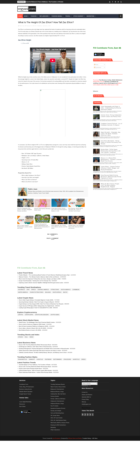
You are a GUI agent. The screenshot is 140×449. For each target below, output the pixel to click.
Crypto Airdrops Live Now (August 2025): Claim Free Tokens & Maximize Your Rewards (41, 304)
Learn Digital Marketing (25, 401)
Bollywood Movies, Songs (57, 391)
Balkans (48, 292)
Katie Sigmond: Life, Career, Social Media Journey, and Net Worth (59, 227)
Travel (67, 16)
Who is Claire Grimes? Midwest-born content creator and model (24, 227)
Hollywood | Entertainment (57, 401)
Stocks (20, 337)
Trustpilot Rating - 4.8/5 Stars (89, 438)
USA (49, 25)
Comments (98, 67)
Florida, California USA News (58, 398)
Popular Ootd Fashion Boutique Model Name (42, 209)
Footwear (48, 359)
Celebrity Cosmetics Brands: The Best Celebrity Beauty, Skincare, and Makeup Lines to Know (43, 352)
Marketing (90, 16)
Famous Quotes (55, 396)
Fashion (33, 16)
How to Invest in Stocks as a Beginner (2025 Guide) (32, 324)
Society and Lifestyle (56, 410)
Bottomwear (57, 359)
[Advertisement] (82, 8)
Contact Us (84, 392)
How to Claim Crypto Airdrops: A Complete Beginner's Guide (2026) (36, 300)
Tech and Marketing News (57, 413)
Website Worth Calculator (25, 391)
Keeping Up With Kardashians (58, 425)
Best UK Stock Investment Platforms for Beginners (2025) (33, 326)
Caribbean (76, 289)
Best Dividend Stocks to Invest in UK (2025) (30, 330)
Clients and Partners (87, 394)
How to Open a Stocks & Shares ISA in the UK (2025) (32, 328)
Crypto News (55, 314)
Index (31, 337)
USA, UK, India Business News (58, 420)
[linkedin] (121, 2)
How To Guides (54, 406)
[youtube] (109, 2)
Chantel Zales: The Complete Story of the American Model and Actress (76, 227)
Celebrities (39, 25)
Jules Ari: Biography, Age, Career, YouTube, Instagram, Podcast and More (24, 210)
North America (23, 292)
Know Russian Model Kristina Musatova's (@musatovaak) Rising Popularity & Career (111, 177)
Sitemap (84, 401)
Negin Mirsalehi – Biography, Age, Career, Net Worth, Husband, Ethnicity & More (111, 134)
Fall (26, 337)
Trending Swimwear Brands (58, 384)
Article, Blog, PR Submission (26, 386)
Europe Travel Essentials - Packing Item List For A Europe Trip (35, 280)
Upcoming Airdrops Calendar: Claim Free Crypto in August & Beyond (36, 302)
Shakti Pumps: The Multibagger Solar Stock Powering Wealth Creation (37, 322)
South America (66, 289)
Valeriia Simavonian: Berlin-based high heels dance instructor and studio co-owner (40, 350)
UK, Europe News (55, 415)
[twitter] (118, 2)
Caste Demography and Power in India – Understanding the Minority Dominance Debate (111, 108)
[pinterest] (115, 2)
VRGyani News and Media (75, 438)
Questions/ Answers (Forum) (58, 408)
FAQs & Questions (55, 429)
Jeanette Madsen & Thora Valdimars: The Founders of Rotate (44, 2)
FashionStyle (22, 359)
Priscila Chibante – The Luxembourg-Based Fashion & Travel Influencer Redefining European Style (44, 275)
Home (20, 16)
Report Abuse (86, 408)
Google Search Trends (25, 394)
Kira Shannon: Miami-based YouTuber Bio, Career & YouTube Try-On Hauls (75, 210)
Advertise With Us (86, 397)
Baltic (65, 292)
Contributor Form (23, 384)
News (26, 16)
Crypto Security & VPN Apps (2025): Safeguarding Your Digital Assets (36, 305)
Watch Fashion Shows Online (58, 386)
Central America (43, 289)
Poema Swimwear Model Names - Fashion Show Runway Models (35, 372)
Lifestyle (40, 359)
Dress (84, 359)
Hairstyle (76, 359)
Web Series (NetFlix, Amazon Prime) (60, 422)
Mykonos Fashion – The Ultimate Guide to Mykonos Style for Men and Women (39, 277)
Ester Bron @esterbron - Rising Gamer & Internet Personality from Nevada (111, 142)
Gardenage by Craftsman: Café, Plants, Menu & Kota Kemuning (35, 346)
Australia (21, 289)
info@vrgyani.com (86, 404)
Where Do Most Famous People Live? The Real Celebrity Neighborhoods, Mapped (110, 185)
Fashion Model (57, 16)
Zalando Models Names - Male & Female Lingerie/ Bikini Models (35, 370)
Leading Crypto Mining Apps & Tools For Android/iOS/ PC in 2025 (35, 307)
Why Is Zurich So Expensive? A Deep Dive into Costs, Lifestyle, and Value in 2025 (40, 279)
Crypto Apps (29, 314)
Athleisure (67, 359)
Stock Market (78, 16)
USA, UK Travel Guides (56, 417)
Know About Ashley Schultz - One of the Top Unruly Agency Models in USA (59, 210)
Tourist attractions (36, 292)
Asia (28, 289)
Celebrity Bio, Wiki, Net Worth (58, 394)
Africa (33, 289)
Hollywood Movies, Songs (57, 403)
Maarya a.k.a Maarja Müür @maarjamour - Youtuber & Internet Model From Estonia (111, 159)
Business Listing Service (25, 389)
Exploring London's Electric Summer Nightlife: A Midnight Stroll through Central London (41, 282)
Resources (22, 404)
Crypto (20, 314)
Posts (96, 64)
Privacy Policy (85, 399)
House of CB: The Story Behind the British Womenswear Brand (35, 344)
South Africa (57, 292)
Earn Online (22, 406)
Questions (45, 25)
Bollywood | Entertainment (57, 389)
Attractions (55, 289)
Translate (93, 385)
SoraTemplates (56, 438)
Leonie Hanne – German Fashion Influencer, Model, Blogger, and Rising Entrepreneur (110, 168)
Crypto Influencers (42, 314)
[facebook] (112, 2)
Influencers (44, 16)
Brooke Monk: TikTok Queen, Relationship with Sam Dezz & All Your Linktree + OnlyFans (110, 151)
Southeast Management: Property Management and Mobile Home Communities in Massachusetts (42, 226)
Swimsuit (32, 359)
